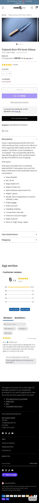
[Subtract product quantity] (4, 73)
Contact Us (6, 450)
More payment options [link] (19, 102)
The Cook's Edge (8, 52)
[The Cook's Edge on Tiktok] (9, 433)
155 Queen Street (8, 418)
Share (6, 131)
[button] (19, 58)
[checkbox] (8, 333)
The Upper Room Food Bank (16, 399)
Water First (10, 401)
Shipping (5, 125)
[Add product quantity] (10, 73)
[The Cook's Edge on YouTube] (12, 433)
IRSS (7, 404)
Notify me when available (19, 118)
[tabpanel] (19, 343)
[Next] (36, 2)
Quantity (5, 69)
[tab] (20, 318)
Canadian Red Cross (14, 406)
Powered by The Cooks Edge (11, 490)
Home (4, 15)
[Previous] (3, 2)
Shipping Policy (8, 447)
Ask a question (14, 309)
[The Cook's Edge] (20, 7)
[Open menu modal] (3, 8)
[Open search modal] (32, 8)
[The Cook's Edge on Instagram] (6, 433)
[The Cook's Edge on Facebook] (3, 433)
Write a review (25, 309)
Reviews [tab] (8, 317)
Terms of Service (8, 443)
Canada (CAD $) (9, 483)
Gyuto (14, 202)
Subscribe (33, 463)
